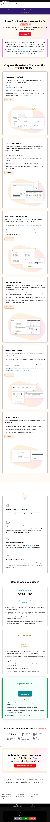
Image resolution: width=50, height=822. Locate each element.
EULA (15, 809)
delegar (39, 49)
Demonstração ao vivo (17, 806)
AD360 (33, 796)
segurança (9, 87)
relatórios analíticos (32, 49)
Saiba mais (8, 99)
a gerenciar (29, 48)
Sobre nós (8, 809)
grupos (30, 225)
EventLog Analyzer (20, 794)
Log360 (3, 798)
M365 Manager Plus (20, 796)
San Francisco (35, 9)
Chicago (42, 9)
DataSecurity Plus (35, 794)
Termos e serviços (23, 809)
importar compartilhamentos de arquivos (19, 370)
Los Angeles (29, 9)
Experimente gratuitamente (24, 765)
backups (20, 51)
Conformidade (40, 809)
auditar (13, 49)
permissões (25, 225)
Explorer (29, 545)
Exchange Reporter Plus (6, 794)
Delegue (8, 232)
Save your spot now (25, 12)
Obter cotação (32, 806)
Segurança (31, 809)
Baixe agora (24, 602)
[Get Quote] (32, 804)
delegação (9, 562)
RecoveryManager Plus (6, 796)
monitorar (25, 51)
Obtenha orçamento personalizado (25, 645)
